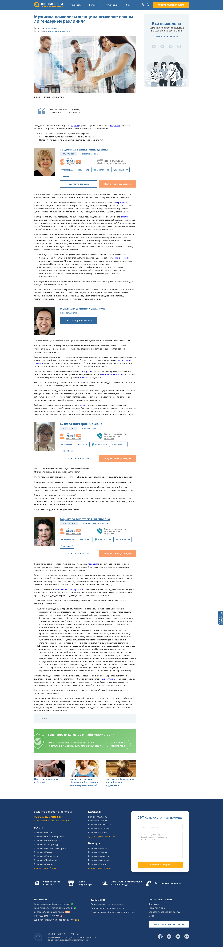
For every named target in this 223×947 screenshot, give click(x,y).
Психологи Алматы (97, 816)
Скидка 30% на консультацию (49, 911)
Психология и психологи (58, 31)
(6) (103, 170)
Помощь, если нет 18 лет (46, 915)
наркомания (118, 374)
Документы (98, 899)
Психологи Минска (97, 848)
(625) (67, 170)
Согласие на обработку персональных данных (114, 912)
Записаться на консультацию (119, 744)
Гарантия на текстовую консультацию (54, 907)
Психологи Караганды (99, 828)
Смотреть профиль (78, 184)
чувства (124, 216)
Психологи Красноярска (46, 856)
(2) (67, 176)
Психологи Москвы (43, 832)
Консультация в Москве (115, 163)
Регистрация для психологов (169, 924)
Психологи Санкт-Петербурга (49, 836)
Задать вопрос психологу (78, 320)
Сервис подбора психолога (51, 883)
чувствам (82, 405)
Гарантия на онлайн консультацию (52, 904)
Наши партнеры (157, 907)
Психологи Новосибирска (47, 840)
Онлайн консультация (84, 883)
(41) (66, 444)
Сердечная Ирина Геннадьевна (84, 149)
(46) (84, 539)
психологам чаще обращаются (70, 589)
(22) (118, 444)
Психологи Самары (43, 864)
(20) (83, 170)
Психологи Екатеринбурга (47, 844)
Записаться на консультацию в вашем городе (126, 883)
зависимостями (122, 257)
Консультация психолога (171, 4)
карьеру (75, 125)
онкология (83, 377)
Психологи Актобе (97, 832)
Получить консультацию (117, 184)
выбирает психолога (108, 678)
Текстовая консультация (168, 883)
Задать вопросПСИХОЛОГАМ (220, 618)
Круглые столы (49, 28)
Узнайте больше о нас (166, 36)
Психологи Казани (43, 852)
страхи (87, 371)
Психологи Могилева (99, 860)
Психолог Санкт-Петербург (95, 523)
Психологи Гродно (97, 864)
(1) (82, 444)
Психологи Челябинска (45, 860)
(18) (104, 539)
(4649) (67, 539)
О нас (151, 915)
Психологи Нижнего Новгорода (50, 848)
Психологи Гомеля (97, 852)
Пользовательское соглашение (107, 904)
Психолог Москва (89, 154)
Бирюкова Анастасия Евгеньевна (85, 519)
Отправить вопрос (160, 864)
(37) (120, 170)
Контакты (154, 904)
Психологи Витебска (98, 856)
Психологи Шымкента (99, 824)
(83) (122, 539)
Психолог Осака (88, 428)
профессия (115, 125)
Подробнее (109, 438)
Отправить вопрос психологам (164, 911)
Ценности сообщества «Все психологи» (54, 919)
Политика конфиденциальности (107, 908)
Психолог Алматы (68, 313)
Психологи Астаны (97, 820)
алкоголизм (106, 374)
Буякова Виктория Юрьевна (81, 424)
